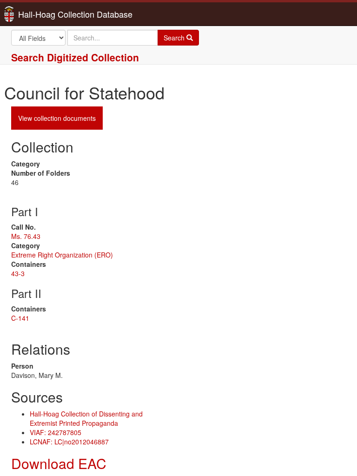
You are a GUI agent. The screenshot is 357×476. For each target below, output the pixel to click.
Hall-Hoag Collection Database (46, 14)
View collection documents (57, 118)
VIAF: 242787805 (55, 432)
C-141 (20, 318)
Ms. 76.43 (25, 236)
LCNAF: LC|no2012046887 (69, 441)
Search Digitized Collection (75, 57)
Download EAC (58, 463)
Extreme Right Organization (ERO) (62, 254)
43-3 (18, 273)
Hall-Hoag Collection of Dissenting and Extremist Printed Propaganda (86, 418)
